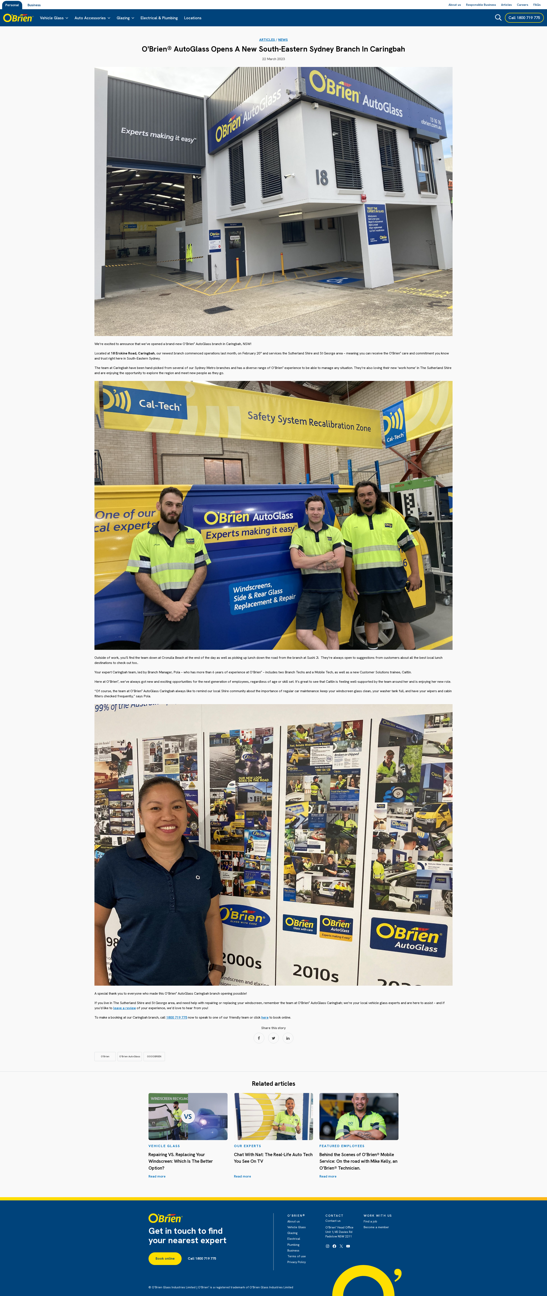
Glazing (123, 17)
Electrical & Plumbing (159, 17)
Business (34, 5)
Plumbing (293, 1245)
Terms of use (296, 1256)
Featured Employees (342, 1146)
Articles (267, 39)
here (265, 1017)
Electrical (293, 1239)
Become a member (376, 1227)
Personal (12, 5)
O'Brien (105, 1056)
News (283, 39)
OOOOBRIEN (154, 1056)
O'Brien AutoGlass (129, 1056)
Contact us (333, 1221)
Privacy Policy (296, 1262)
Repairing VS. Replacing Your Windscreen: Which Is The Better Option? (181, 1161)
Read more (157, 1176)
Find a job (370, 1221)
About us (293, 1221)
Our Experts (248, 1146)
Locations (192, 17)
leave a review (124, 1008)
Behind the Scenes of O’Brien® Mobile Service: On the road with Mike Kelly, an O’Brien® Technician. (358, 1161)
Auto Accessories (90, 17)
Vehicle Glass (52, 17)
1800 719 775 (176, 1017)
